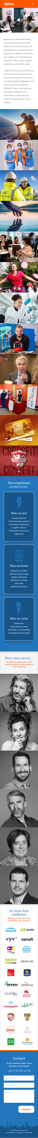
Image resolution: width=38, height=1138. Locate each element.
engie (19, 122)
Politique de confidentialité (24, 1132)
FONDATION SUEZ (19, 214)
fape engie (19, 245)
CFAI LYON (19, 337)
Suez (19, 184)
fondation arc (19, 275)
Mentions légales (10, 1132)
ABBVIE (19, 306)
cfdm (19, 428)
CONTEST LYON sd (19, 459)
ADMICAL (19, 398)
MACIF (19, 367)
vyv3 (19, 153)
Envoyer (26, 1109)
